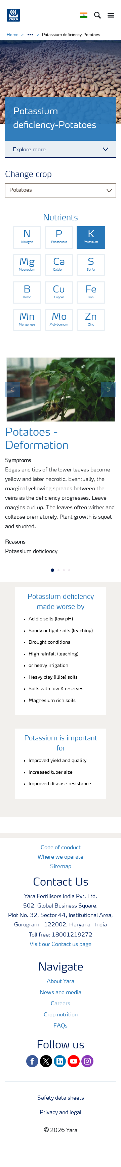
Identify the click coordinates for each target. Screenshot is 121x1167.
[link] (27, 237)
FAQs (60, 1026)
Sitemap (60, 866)
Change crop (28, 175)
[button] (12, 389)
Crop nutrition (61, 1015)
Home (12, 35)
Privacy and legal (60, 1112)
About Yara (60, 981)
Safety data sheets (60, 1098)
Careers (60, 1004)
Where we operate (60, 857)
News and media (60, 992)
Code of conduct (61, 848)
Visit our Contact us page (60, 944)
